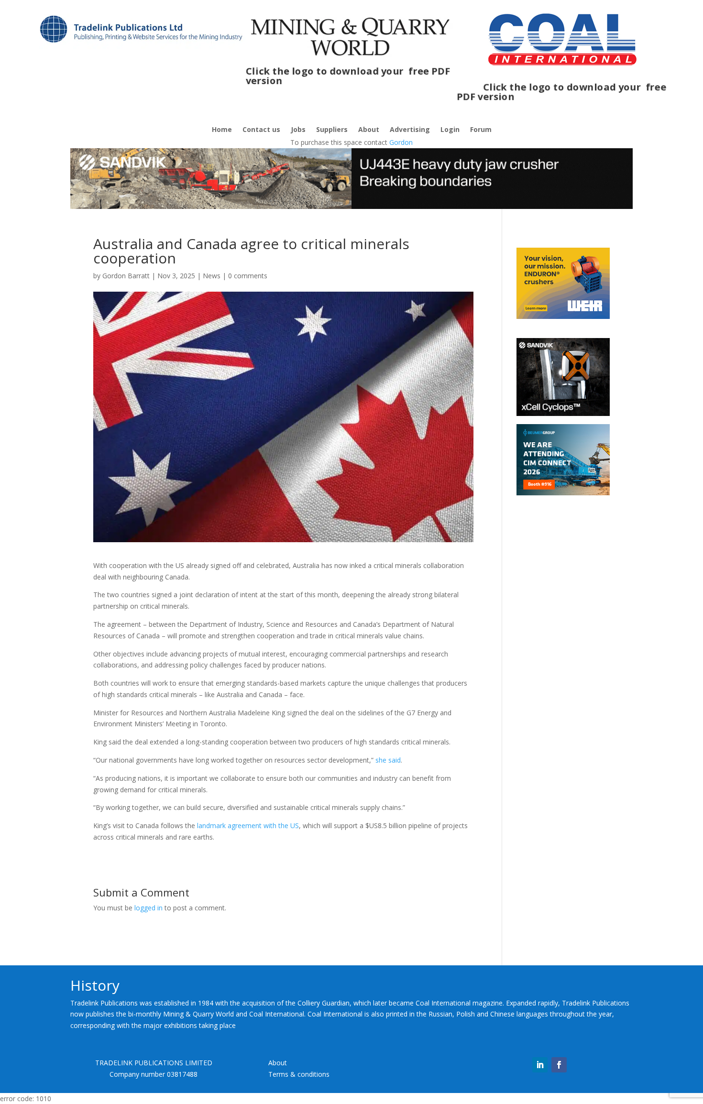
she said (388, 760)
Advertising (410, 130)
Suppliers (332, 130)
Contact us (261, 130)
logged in (148, 907)
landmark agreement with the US (248, 825)
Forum (481, 130)
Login (450, 130)
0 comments (247, 275)
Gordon (401, 142)
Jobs (298, 130)
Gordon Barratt (126, 275)
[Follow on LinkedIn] (540, 1064)
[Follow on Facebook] (559, 1064)
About (368, 130)
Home (222, 130)
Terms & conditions (299, 1074)
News (211, 275)
